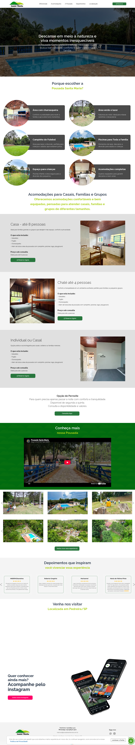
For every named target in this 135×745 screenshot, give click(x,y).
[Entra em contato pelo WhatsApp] (131, 741)
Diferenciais (43, 4)
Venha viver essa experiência (67, 548)
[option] (103, 243)
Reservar (120, 4)
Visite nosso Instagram (20, 697)
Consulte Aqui (67, 413)
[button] (106, 739)
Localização (93, 4)
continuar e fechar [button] (118, 740)
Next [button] (125, 243)
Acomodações (56, 4)
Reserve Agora (23, 260)
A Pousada (68, 4)
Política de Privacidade (19, 741)
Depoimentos (81, 4)
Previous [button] (80, 243)
